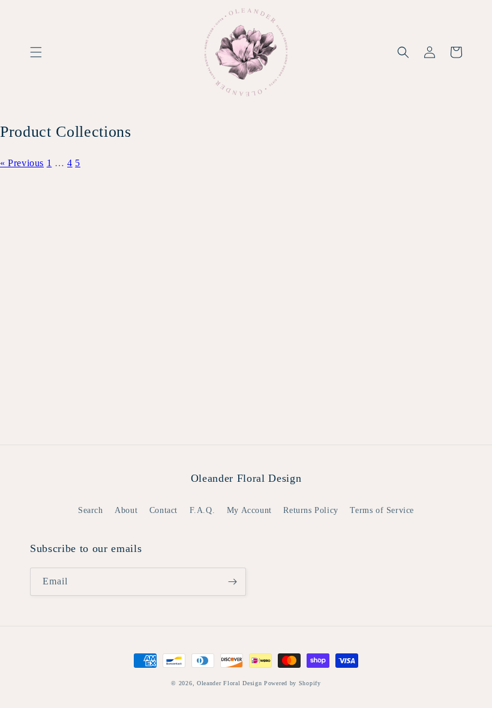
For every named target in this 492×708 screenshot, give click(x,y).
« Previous (22, 163)
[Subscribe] (232, 582)
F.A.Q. (202, 510)
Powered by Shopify (292, 683)
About (126, 510)
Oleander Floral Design (229, 683)
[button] (36, 52)
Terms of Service (382, 510)
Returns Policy (310, 510)
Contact (163, 510)
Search (90, 510)
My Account (249, 510)
